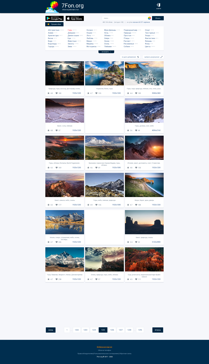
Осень (106, 44)
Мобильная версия (104, 347)
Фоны (147, 44)
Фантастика (150, 38)
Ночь (106, 33)
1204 (94, 330)
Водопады (52, 44)
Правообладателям (85, 353)
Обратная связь (125, 353)
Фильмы (148, 41)
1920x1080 (116, 167)
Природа (127, 33)
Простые (127, 35)
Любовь (90, 38)
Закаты (71, 44)
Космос (90, 30)
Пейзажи (108, 46)
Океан (106, 41)
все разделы (106, 51)
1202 (77, 330)
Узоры (147, 35)
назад (50, 330)
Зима (70, 46)
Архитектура (53, 35)
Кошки (89, 33)
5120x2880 (156, 242)
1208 (129, 330)
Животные (72, 41)
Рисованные (129, 44)
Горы (70, 30)
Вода (50, 41)
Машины (90, 44)
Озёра (106, 38)
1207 (121, 330)
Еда (69, 38)
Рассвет (127, 41)
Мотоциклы (92, 46)
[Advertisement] (104, 115)
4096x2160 (156, 130)
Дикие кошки (73, 35)
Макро (89, 41)
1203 (85, 330)
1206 (112, 330)
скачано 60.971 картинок (141, 22)
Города (51, 46)
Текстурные (150, 33)
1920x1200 (76, 93)
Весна (50, 38)
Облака (107, 35)
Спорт (147, 30)
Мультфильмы (110, 30)
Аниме (50, 33)
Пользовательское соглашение (106, 353)
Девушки (71, 33)
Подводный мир (130, 30)
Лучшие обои (56, 24)
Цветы (148, 46)
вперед (158, 330)
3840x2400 (156, 93)
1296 (140, 330)
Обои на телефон (104, 350)
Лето (89, 35)
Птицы (126, 38)
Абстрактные (53, 30)
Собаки (127, 46)
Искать (157, 18)
